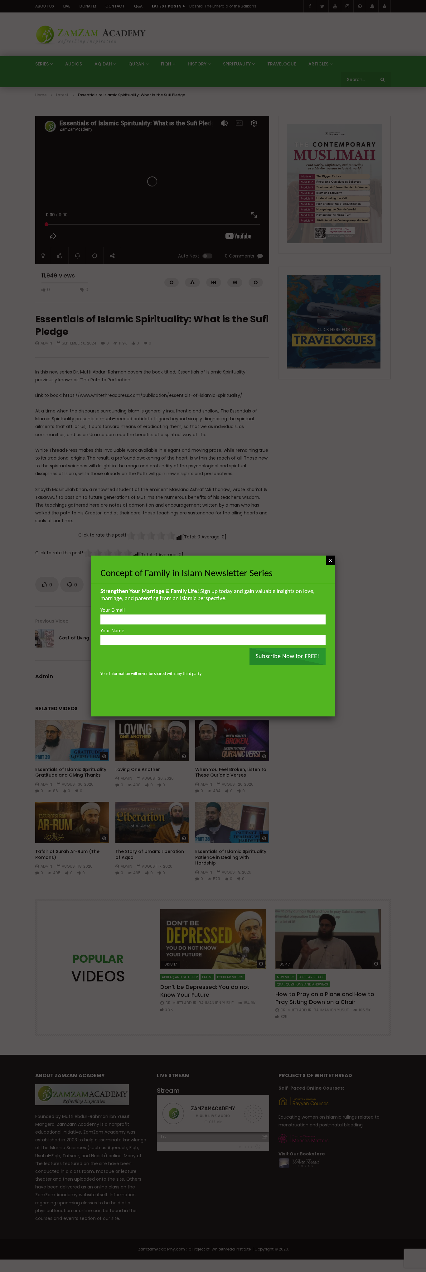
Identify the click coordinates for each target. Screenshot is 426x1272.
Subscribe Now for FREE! (287, 656)
